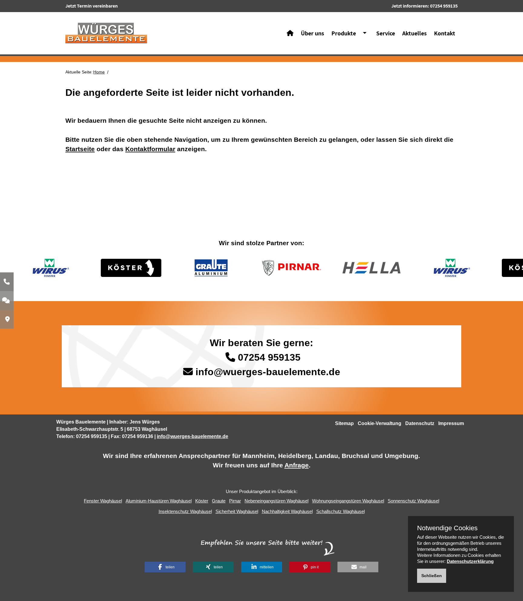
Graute (218, 500)
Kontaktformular (150, 148)
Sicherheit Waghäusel (236, 511)
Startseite (80, 148)
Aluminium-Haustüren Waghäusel (159, 500)
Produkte (343, 33)
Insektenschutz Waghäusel (185, 511)
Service (385, 33)
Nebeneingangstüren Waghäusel (276, 500)
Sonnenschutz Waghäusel (413, 500)
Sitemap (344, 423)
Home (99, 72)
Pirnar (235, 500)
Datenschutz (419, 423)
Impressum (451, 423)
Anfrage (297, 465)
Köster (201, 500)
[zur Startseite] (106, 32)
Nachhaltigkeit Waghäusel (287, 511)
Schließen (431, 575)
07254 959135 (444, 6)
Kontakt (444, 33)
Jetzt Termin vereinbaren (91, 6)
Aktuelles (414, 33)
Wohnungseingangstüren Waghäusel (348, 500)
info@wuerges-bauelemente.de (268, 371)
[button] (165, 567)
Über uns (312, 33)
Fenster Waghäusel (103, 500)
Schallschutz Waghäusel (340, 511)
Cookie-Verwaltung (379, 423)
